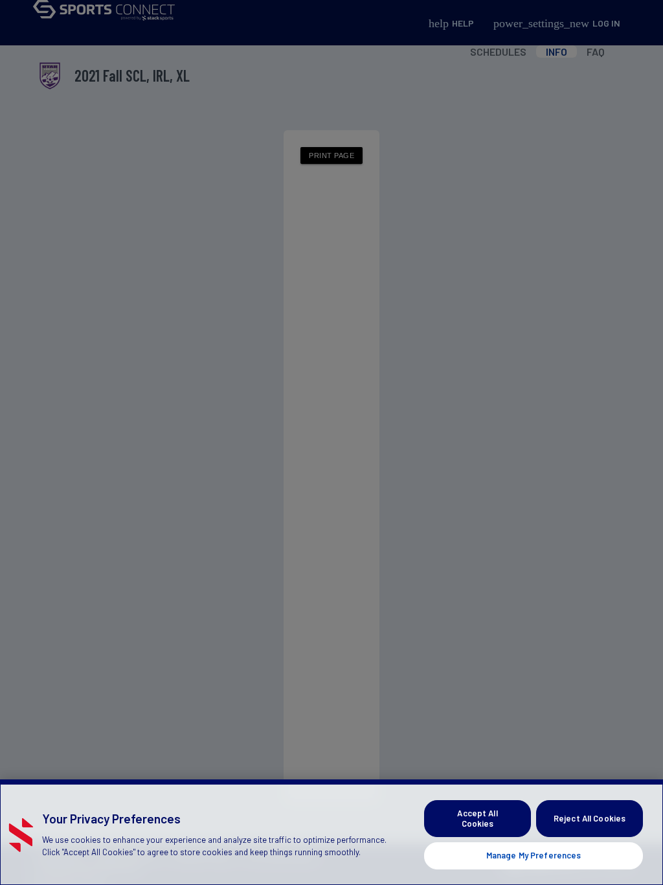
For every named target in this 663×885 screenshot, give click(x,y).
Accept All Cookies (477, 818)
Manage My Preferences (533, 855)
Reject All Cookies (589, 818)
